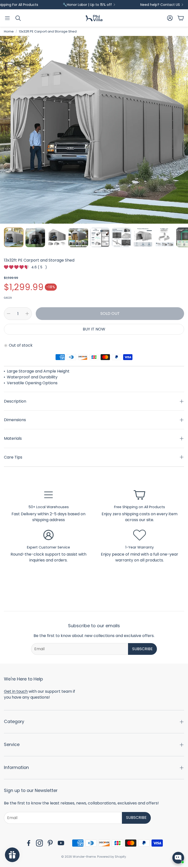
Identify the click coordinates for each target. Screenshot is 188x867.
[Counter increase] (27, 313)
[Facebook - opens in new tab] (28, 843)
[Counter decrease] (8, 313)
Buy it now (94, 329)
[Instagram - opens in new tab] (39, 843)
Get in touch (16, 691)
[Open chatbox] (178, 858)
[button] (7, 18)
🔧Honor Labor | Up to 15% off (72, 4)
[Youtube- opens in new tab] (61, 843)
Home (9, 31)
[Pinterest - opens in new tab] (50, 843)
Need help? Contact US (145, 4)
